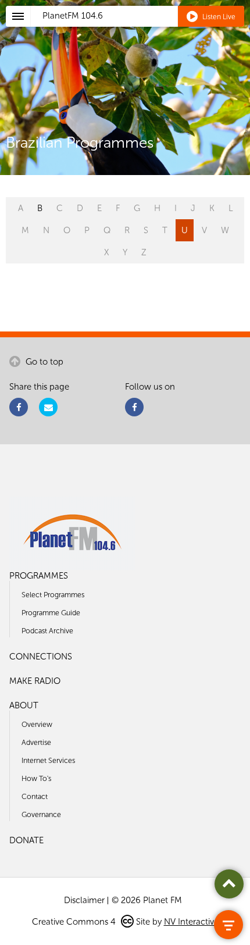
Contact (35, 796)
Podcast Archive (47, 630)
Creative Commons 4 (75, 922)
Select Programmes (53, 594)
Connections (40, 656)
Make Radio (34, 681)
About (23, 705)
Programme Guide (51, 612)
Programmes (38, 575)
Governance (41, 814)
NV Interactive (191, 922)
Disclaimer (84, 900)
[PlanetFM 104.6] (140, 29)
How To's (36, 778)
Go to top (43, 361)
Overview (37, 724)
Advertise (36, 742)
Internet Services (48, 760)
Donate (26, 840)
